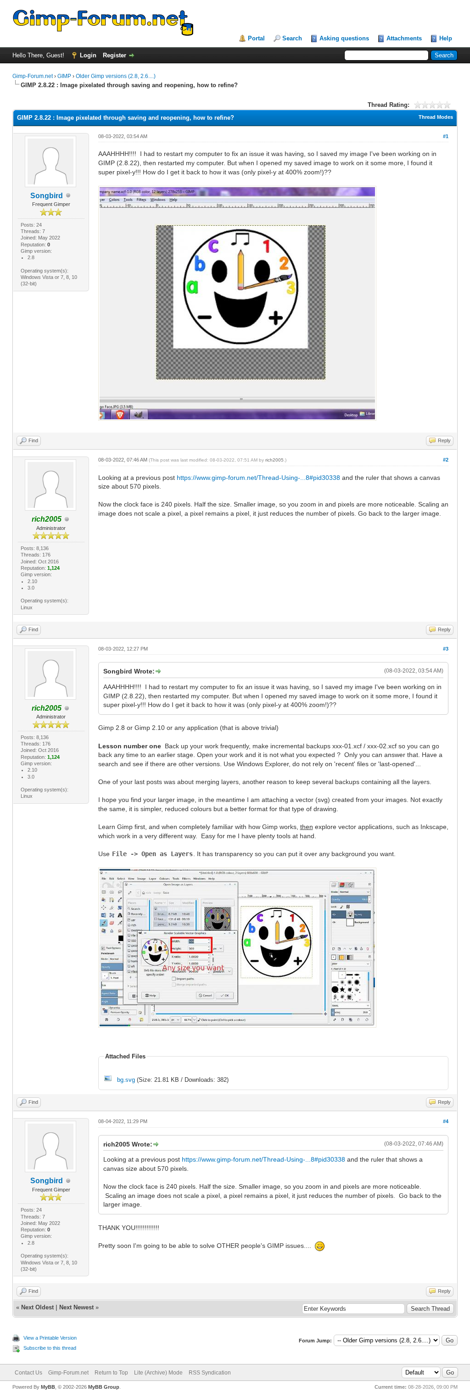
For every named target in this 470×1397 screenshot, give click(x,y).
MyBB (48, 1387)
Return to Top (111, 1372)
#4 (445, 1121)
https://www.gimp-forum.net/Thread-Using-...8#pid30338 (258, 477)
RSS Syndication (210, 1372)
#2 (445, 459)
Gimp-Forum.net (32, 76)
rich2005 (274, 459)
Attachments (404, 38)
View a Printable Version (50, 1338)
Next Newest (76, 1307)
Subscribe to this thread (49, 1348)
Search (292, 38)
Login (88, 55)
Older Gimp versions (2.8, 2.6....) (116, 76)
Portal (256, 38)
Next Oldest (37, 1307)
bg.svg (126, 1079)
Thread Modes (436, 117)
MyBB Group (103, 1387)
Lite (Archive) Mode (158, 1372)
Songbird (46, 196)
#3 (445, 648)
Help (445, 38)
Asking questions (344, 38)
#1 (445, 136)
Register (114, 55)
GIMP (64, 76)
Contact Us (28, 1372)
